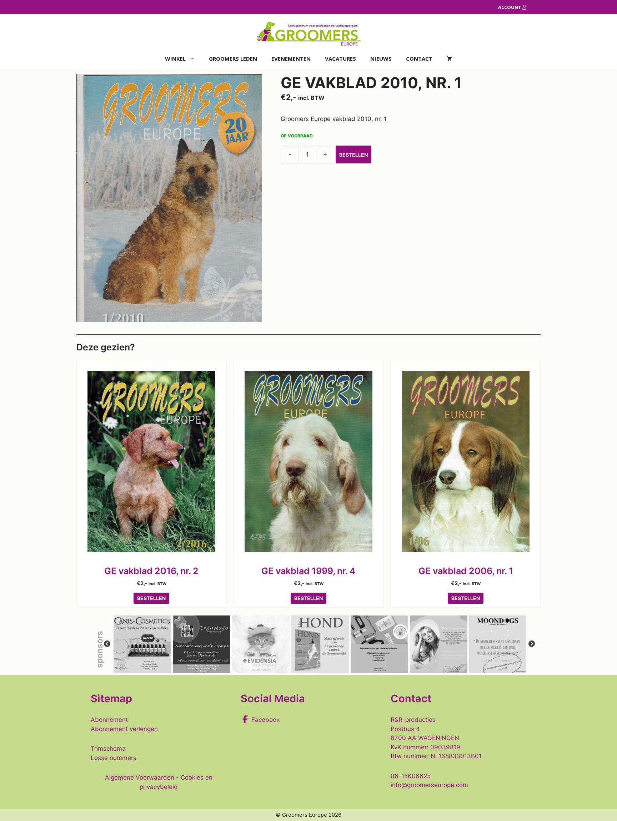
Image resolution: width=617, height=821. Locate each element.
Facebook (265, 719)
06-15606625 (411, 776)
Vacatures (340, 58)
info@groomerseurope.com (429, 785)
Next (531, 644)
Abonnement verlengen (124, 729)
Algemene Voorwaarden (139, 777)
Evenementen (291, 58)
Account (510, 7)
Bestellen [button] (151, 598)
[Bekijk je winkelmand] (449, 58)
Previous (107, 644)
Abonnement (109, 719)
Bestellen (353, 155)
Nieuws (381, 58)
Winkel (175, 58)
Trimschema (108, 748)
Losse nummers (113, 757)
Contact (419, 58)
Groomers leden (233, 58)
